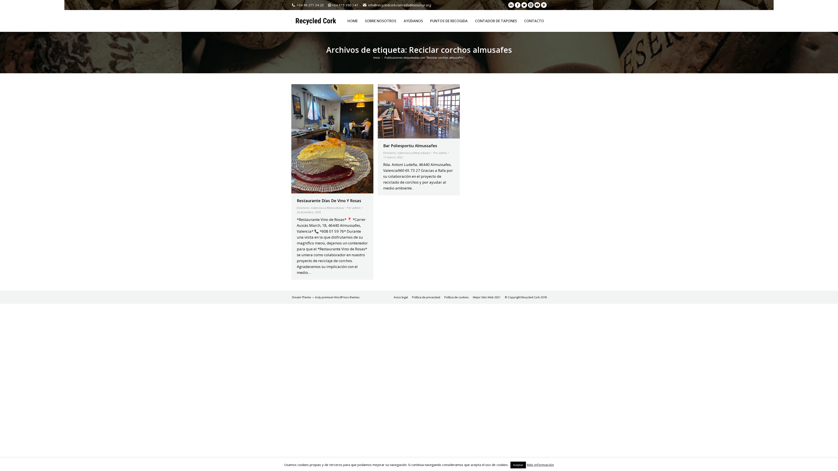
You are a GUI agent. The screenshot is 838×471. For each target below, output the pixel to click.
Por (354, 208)
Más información (540, 464)
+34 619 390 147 (345, 5)
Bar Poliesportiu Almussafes (410, 145)
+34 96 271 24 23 (310, 5)
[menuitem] (352, 21)
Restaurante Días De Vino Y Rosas (329, 200)
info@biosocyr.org (417, 5)
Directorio (303, 208)
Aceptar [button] (518, 465)
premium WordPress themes (341, 297)
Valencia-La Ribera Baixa (327, 208)
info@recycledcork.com (385, 5)
